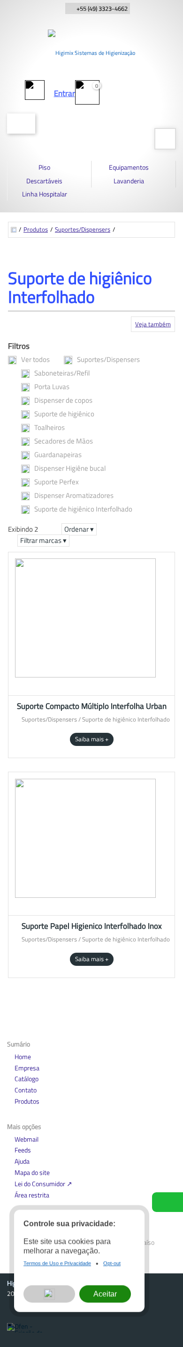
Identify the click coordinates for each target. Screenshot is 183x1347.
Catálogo (26, 1078)
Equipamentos (129, 167)
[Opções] (49, 1295)
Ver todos (35, 359)
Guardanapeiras (58, 454)
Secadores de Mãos (63, 441)
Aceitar (105, 1295)
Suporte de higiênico (64, 414)
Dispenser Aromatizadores (74, 495)
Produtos (35, 229)
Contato (26, 1089)
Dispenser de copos (63, 400)
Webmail (26, 1139)
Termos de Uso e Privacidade (57, 1264)
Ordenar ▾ (79, 529)
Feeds (23, 1149)
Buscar (21, 123)
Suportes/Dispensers (82, 229)
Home (23, 1056)
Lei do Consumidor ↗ (43, 1183)
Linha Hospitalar (44, 193)
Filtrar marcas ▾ (43, 540)
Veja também (153, 324)
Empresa (27, 1067)
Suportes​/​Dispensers (108, 359)
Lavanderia (129, 180)
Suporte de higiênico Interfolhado (83, 509)
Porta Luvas (51, 386)
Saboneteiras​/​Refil (62, 373)
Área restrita (32, 1194)
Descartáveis (44, 180)
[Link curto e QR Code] (28, 1321)
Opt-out (112, 1264)
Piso (44, 167)
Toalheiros (49, 427)
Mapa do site (32, 1172)
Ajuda (22, 1161)
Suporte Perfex (56, 482)
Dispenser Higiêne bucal (70, 468)
